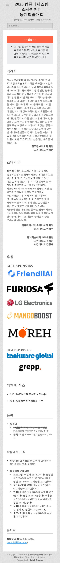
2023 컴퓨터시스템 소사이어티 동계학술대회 (31, 9)
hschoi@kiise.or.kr (17, 542)
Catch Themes (36, 560)
